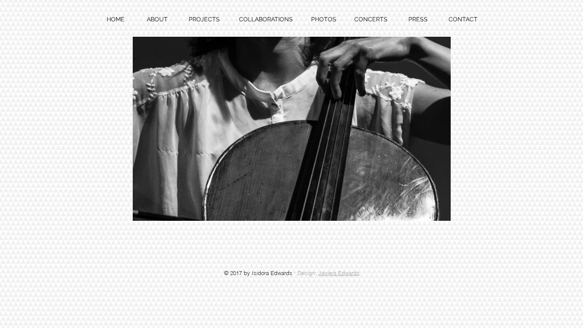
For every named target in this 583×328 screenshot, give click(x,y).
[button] (292, 129)
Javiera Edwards (339, 272)
